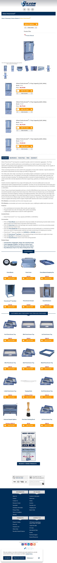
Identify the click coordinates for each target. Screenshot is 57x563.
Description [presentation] (5, 157)
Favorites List (32, 505)
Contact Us (15, 500)
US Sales (31, 527)
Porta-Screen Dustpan (28, 300)
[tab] (5, 157)
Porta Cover (12, 225)
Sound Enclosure (13, 237)
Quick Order (32, 510)
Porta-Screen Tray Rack (15, 234)
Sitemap (14, 514)
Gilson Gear (15, 529)
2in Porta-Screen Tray (47, 419)
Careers (14, 498)
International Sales (33, 530)
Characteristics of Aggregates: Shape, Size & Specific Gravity (19, 242)
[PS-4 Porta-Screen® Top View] (19, 68)
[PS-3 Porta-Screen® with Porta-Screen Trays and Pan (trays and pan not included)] (5, 68)
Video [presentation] (28, 157)
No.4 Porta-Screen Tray (10, 334)
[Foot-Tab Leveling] (34, 68)
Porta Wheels (12, 221)
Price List (15, 524)
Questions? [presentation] (34, 157)
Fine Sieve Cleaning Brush (28, 419)
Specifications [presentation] (13, 157)
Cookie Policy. (29, 554)
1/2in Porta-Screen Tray (28, 362)
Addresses (31, 498)
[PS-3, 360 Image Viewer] (48, 68)
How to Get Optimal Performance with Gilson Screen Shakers (19, 246)
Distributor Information (18, 507)
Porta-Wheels (10, 272)
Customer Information (34, 496)
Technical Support (33, 534)
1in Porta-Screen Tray (47, 334)
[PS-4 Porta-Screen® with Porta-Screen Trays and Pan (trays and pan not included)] (12, 68)
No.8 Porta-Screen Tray (47, 391)
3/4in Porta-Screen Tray (10, 362)
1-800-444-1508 (33, 525)
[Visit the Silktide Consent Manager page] (39, 558)
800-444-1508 (19, 478)
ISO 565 (33, 232)
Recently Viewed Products (19, 531)
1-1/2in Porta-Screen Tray (10, 391)
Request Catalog (16, 522)
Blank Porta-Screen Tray (47, 362)
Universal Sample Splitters (10, 419)
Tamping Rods (28, 391)
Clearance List (16, 526)
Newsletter (15, 505)
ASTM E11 (26, 232)
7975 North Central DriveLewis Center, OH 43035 (35, 522)
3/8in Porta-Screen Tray (28, 334)
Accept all (7, 558)
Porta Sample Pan (13, 228)
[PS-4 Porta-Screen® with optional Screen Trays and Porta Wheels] (27, 68)
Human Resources (33, 537)
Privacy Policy (16, 510)
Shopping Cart (32, 507)
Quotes (31, 532)
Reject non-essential (19, 558)
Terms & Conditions (17, 512)
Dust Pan (11, 236)
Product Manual (30, 35)
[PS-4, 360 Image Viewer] (5, 76)
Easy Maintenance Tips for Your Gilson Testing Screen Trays (18, 247)
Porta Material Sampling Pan (47, 272)
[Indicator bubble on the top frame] (41, 68)
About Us (15, 496)
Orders (31, 500)
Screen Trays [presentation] (21, 157)
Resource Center (17, 503)
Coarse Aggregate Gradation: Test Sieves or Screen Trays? (18, 244)
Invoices (31, 503)
